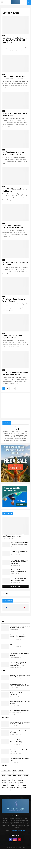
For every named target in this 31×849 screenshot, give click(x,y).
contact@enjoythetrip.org (19, 830)
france (19, 775)
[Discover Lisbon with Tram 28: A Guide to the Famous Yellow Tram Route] (5, 724)
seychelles (11, 785)
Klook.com (5, 593)
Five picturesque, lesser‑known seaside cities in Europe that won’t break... (19, 561)
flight (9, 775)
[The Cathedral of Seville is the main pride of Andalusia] (5, 695)
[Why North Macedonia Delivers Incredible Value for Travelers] (6, 544)
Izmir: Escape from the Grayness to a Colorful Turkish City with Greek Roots (14, 40)
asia (9, 770)
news (15, 782)
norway (21, 782)
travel (19, 787)
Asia (4, 35)
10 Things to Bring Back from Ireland (19, 645)
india (19, 777)
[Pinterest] (19, 839)
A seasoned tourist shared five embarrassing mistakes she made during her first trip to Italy (19, 664)
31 (14, 388)
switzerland (5, 787)
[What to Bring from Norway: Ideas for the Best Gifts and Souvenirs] (5, 628)
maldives (4, 782)
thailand (12, 787)
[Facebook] (10, 839)
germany (26, 775)
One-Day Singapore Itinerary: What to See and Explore (13, 153)
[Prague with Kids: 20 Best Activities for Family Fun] (5, 733)
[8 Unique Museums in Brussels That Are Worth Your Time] (5, 712)
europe (3, 775)
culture (10, 773)
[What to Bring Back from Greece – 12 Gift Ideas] (5, 655)
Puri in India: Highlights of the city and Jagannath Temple (15, 373)
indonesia (25, 777)
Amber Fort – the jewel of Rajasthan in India (12, 337)
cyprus (16, 773)
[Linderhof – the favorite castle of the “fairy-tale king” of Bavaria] (5, 677)
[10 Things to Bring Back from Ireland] (5, 646)
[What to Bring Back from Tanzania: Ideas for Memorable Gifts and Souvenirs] (5, 636)
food (14, 775)
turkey (24, 787)
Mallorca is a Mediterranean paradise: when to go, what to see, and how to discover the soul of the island (20, 741)
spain (18, 785)
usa (13, 790)
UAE (3, 790)
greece (3, 777)
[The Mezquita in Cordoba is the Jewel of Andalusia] (5, 703)
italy (15, 780)
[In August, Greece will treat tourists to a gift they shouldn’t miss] (6, 580)
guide (9, 777)
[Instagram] (15, 839)
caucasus (21, 770)
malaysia (20, 780)
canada (14, 770)
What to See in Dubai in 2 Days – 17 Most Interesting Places (14, 78)
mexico (10, 782)
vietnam (18, 790)
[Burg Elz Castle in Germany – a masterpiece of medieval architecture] (5, 686)
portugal (4, 785)
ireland (4, 780)
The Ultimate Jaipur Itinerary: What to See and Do (13, 300)
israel (9, 780)
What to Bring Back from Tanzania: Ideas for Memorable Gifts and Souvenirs (19, 636)
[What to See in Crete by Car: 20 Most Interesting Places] (5, 751)
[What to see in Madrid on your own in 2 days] (5, 760)
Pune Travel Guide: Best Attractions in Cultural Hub (12, 227)
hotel (14, 777)
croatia (4, 773)
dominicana (23, 773)
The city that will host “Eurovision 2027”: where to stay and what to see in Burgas (15, 535)
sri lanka (24, 785)
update (8, 790)
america (4, 770)
